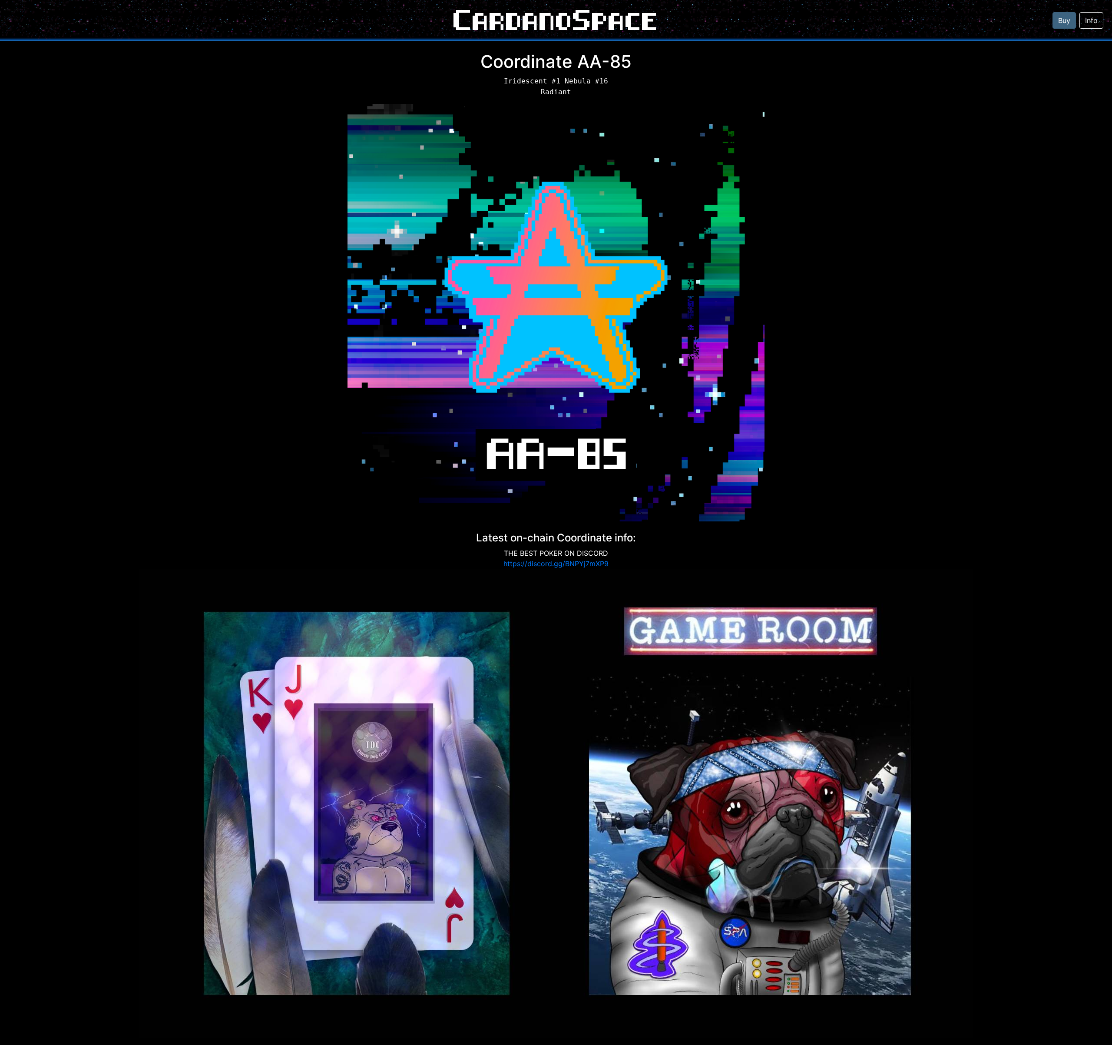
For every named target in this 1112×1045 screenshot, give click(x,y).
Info (1091, 20)
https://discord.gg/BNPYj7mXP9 (556, 563)
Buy (1064, 20)
